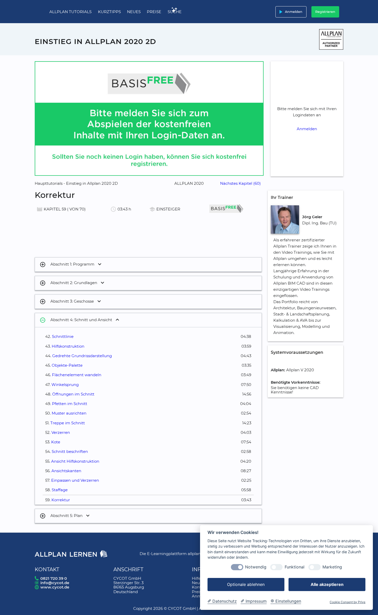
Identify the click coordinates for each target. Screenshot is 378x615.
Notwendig (255, 567)
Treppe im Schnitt (67, 422)
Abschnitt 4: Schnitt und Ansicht (76, 320)
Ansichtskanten (66, 470)
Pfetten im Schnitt (69, 403)
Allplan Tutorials (70, 11)
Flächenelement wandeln (76, 374)
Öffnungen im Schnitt (73, 394)
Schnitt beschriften (70, 451)
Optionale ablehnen (246, 584)
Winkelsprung (65, 384)
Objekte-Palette (67, 365)
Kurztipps (109, 11)
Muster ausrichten (69, 413)
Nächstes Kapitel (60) (240, 183)
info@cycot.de (54, 582)
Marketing (332, 567)
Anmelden (289, 12)
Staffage (60, 489)
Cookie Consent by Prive (347, 602)
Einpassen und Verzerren (75, 480)
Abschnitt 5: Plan (61, 516)
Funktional (294, 567)
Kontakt (199, 587)
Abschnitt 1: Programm (67, 264)
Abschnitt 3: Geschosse (67, 301)
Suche (175, 11)
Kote (55, 442)
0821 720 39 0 (53, 578)
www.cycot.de (54, 587)
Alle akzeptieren (327, 584)
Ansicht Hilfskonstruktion (75, 461)
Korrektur (60, 499)
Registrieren (325, 12)
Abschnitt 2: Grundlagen (68, 283)
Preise (154, 11)
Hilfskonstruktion (68, 346)
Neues (134, 11)
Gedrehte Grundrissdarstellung (82, 355)
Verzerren (60, 432)
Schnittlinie (63, 336)
